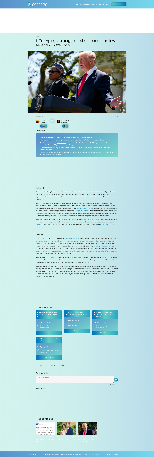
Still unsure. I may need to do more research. (49, 327)
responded (58, 152)
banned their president (73, 238)
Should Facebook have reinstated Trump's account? (86, 441)
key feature (61, 216)
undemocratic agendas (85, 208)
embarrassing (104, 224)
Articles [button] (79, 4)
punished (39, 224)
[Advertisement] (77, 20)
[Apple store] (109, 454)
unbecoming (90, 219)
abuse (38, 208)
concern (74, 197)
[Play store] (107, 454)
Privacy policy (96, 4)
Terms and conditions (67, 454)
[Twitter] (113, 454)
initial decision (61, 143)
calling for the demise (81, 211)
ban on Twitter (75, 148)
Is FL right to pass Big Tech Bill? (45, 441)
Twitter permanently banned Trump (51, 140)
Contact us (55, 454)
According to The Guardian (101, 246)
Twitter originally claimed (47, 137)
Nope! (48, 322)
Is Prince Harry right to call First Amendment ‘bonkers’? (66, 441)
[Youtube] (117, 454)
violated (91, 222)
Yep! (41, 322)
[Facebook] (111, 454)
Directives (55, 213)
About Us (86, 4)
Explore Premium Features (92, 454)
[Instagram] (115, 454)
